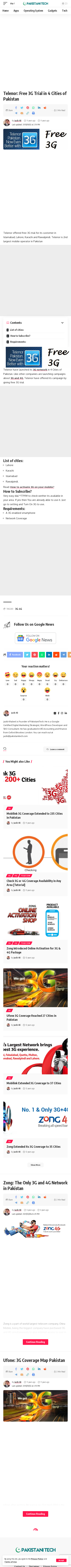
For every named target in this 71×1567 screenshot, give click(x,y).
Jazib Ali (18, 120)
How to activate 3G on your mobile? (32, 487)
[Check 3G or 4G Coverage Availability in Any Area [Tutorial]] (35, 853)
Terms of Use (10, 1562)
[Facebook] (58, 713)
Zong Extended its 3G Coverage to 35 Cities (33, 1146)
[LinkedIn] (66, 713)
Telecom (25, 876)
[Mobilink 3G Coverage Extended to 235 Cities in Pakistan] (35, 785)
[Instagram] (62, 713)
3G (9, 808)
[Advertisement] (35, 51)
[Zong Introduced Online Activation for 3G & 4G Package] (35, 920)
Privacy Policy (37, 1559)
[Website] (55, 713)
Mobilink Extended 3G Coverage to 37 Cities (34, 1083)
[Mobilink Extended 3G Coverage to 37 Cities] (35, 1055)
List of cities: (16, 329)
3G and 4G (17, 378)
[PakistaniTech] (35, 3)
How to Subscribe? (20, 335)
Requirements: (18, 341)
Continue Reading (35, 1342)
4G (16, 876)
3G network (40, 369)
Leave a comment (57, 749)
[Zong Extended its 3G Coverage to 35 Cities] (35, 1118)
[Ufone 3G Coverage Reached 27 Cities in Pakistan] (35, 987)
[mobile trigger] (6, 3)
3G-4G (18, 608)
